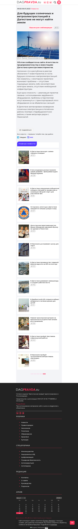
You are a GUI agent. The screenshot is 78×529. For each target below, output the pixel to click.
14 (51, 506)
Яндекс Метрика (49, 521)
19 (38, 508)
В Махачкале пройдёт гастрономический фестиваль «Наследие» (41, 356)
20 (45, 508)
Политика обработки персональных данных (33, 518)
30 (19, 513)
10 (26, 506)
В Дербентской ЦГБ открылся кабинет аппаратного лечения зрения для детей (44, 301)
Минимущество (27, 451)
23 (19, 511)
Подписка (25, 486)
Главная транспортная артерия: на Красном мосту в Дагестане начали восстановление (43, 319)
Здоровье (25, 437)
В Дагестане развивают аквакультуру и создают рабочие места (44, 281)
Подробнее (20, 404)
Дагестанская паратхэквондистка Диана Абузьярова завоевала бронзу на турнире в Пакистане (44, 227)
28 (52, 511)
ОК (72, 523)
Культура (24, 440)
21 (51, 508)
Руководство (26, 483)
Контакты (25, 477)
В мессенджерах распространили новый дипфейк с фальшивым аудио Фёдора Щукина (44, 171)
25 (32, 511)
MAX (31, 137)
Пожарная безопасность (31, 460)
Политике (53, 524)
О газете (24, 480)
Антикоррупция (27, 463)
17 (26, 508)
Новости (24, 422)
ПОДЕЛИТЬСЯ (26, 130)
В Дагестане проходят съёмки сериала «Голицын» (41, 152)
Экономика (25, 428)
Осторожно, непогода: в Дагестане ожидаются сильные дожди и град (43, 208)
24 (26, 511)
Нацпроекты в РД (28, 454)
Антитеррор (26, 466)
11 (32, 506)
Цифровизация (27, 457)
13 (45, 506)
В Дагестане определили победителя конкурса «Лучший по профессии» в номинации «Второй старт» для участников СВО (44, 191)
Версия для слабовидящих (40, 28)
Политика (25, 431)
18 (32, 508)
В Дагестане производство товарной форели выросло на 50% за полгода (44, 263)
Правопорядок (27, 425)
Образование (26, 434)
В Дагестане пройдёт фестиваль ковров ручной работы (42, 337)
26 (39, 511)
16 (19, 508)
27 (45, 511)
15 (58, 506)
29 (58, 511)
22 (58, 508)
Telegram (23, 137)
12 (38, 506)
